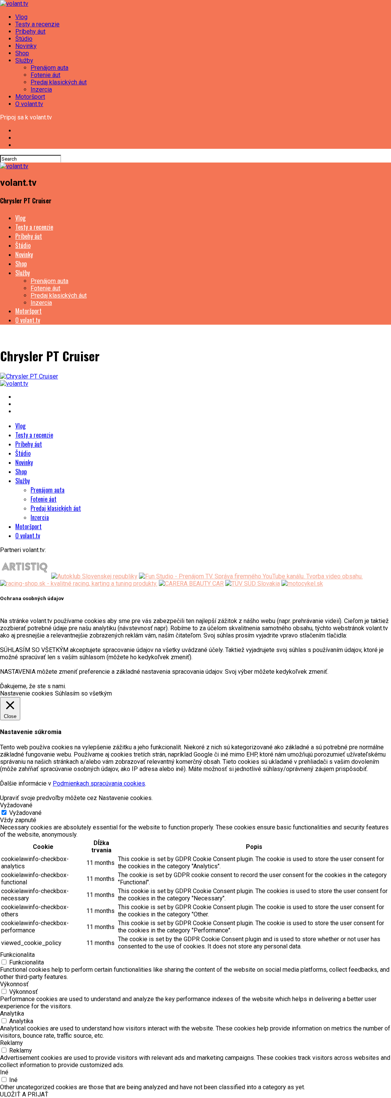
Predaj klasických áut (59, 82)
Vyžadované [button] (16, 805)
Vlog (21, 17)
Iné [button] (4, 1072)
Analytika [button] (12, 1013)
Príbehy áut (30, 31)
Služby (24, 60)
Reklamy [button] (11, 1042)
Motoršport (30, 96)
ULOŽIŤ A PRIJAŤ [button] (24, 1094)
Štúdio (23, 38)
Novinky (26, 46)
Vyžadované (25, 812)
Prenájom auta (49, 67)
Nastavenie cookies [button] (26, 693)
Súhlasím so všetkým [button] (83, 693)
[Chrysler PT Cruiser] (29, 376)
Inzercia (41, 89)
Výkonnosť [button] (14, 984)
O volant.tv (29, 104)
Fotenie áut (45, 75)
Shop (22, 53)
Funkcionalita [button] (17, 954)
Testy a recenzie (37, 24)
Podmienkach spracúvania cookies (99, 783)
